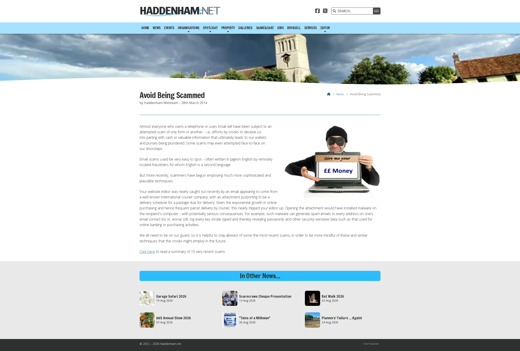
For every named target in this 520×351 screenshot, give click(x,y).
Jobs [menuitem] (280, 27)
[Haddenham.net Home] (180, 11)
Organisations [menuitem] (188, 27)
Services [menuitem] (310, 27)
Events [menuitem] (169, 27)
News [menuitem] (156, 27)
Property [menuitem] (228, 27)
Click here (147, 251)
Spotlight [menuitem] (210, 27)
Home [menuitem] (145, 27)
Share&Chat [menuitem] (265, 27)
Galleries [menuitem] (245, 27)
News (340, 94)
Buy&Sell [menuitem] (294, 27)
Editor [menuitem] (325, 27)
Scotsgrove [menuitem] (371, 343)
